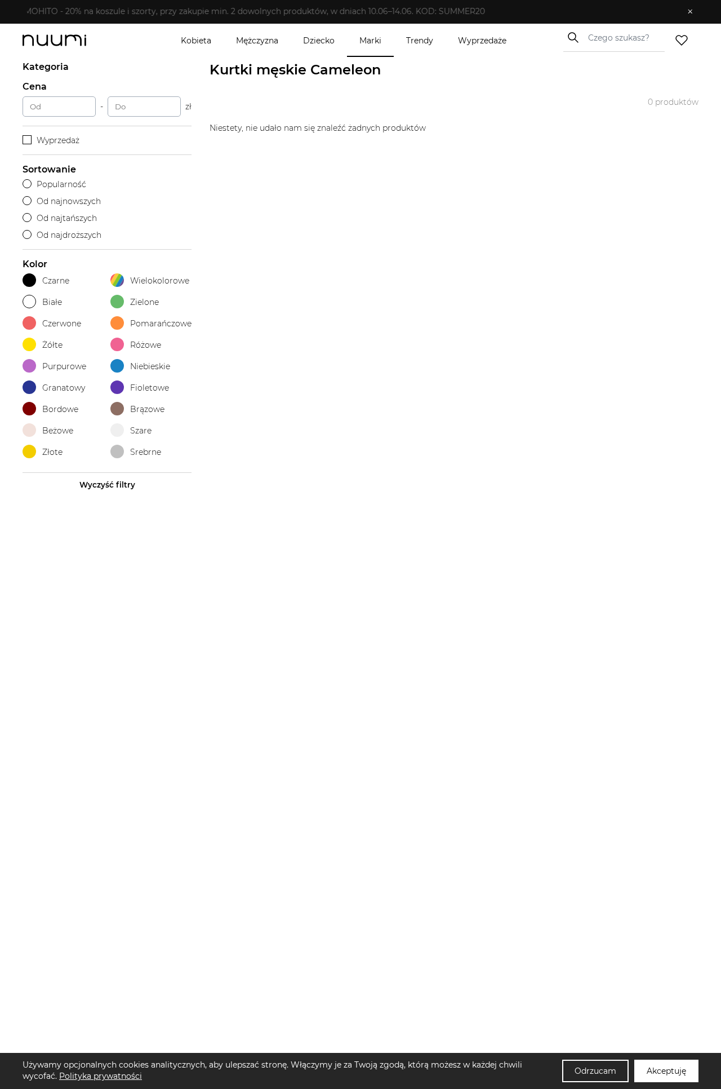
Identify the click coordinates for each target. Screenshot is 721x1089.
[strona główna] (73, 40)
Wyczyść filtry (107, 484)
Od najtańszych (67, 218)
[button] (352, 12)
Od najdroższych (69, 235)
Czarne (55, 281)
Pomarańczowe (161, 323)
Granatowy (63, 388)
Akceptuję (666, 1071)
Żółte (52, 345)
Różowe (145, 345)
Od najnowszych (69, 201)
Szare (141, 431)
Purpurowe (64, 366)
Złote (52, 452)
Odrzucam (595, 1071)
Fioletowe (149, 388)
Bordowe (60, 409)
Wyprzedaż (58, 140)
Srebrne (145, 452)
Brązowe (147, 409)
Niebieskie (150, 366)
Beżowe (57, 431)
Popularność (61, 184)
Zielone (144, 302)
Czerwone (61, 323)
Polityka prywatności (100, 1076)
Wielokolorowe (159, 281)
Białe (52, 302)
